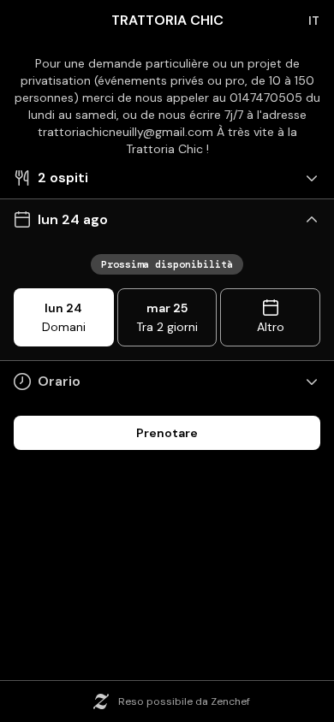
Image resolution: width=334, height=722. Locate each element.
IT (313, 20)
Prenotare (167, 433)
